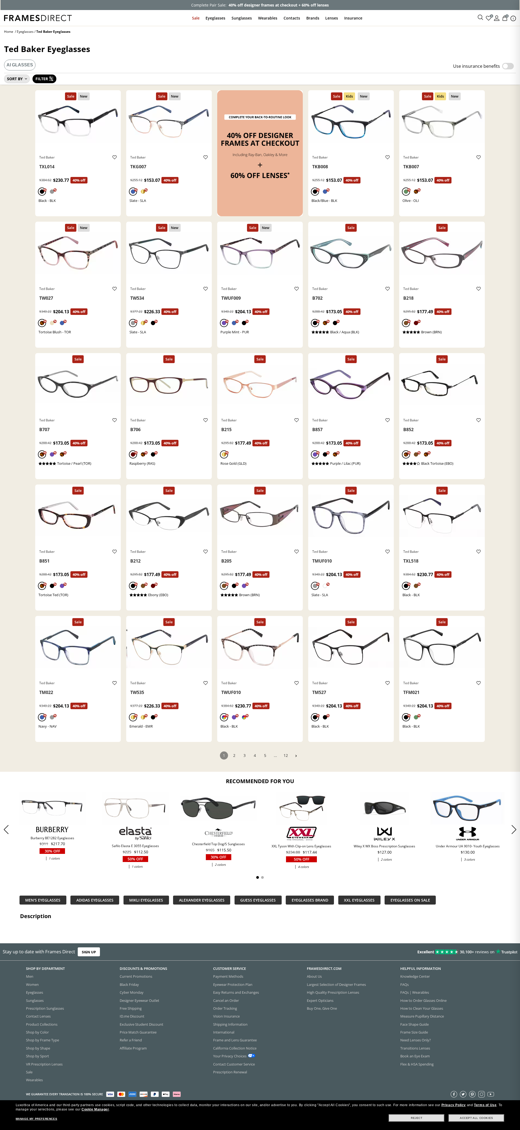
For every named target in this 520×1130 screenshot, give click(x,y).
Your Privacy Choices (229, 1056)
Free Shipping (131, 1008)
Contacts (292, 18)
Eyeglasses (215, 18)
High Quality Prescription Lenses (333, 992)
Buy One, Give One (322, 1008)
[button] (514, 829)
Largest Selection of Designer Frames (336, 984)
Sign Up (89, 951)
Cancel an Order (226, 1000)
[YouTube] (490, 1094)
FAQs (404, 984)
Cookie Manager (95, 1109)
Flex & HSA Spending (417, 1064)
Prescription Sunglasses (45, 1008)
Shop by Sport (37, 1056)
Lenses (331, 18)
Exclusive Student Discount (141, 1024)
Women (32, 984)
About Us (314, 976)
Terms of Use (485, 1105)
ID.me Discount (132, 1016)
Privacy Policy (453, 1105)
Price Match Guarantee (138, 1032)
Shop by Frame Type (42, 1040)
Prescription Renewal (230, 1072)
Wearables (267, 18)
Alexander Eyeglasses (202, 900)
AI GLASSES (19, 65)
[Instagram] (481, 1094)
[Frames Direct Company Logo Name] (38, 17)
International (223, 1032)
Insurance (353, 18)
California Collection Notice (234, 1048)
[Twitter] (463, 1094)
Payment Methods (228, 976)
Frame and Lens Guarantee (235, 1040)
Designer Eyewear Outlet (139, 1000)
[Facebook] (454, 1094)
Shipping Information (230, 1024)
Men (29, 976)
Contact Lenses (38, 1016)
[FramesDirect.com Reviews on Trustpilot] (410, 952)
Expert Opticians (320, 1000)
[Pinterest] (472, 1094)
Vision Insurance (226, 1016)
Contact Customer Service (234, 1064)
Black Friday (129, 984)
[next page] (296, 756)
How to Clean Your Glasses (421, 1008)
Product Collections (41, 1024)
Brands (312, 18)
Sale (196, 18)
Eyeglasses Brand (310, 900)
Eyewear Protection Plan (232, 984)
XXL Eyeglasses (359, 900)
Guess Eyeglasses (258, 900)
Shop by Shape (38, 1048)
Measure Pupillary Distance (422, 1016)
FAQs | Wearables (414, 992)
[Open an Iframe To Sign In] (496, 17)
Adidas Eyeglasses (94, 900)
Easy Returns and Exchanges (236, 992)
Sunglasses (242, 18)
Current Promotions (136, 976)
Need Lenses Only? (415, 1040)
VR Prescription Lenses (44, 1064)
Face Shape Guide (414, 1024)
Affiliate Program (133, 1048)
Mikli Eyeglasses (146, 900)
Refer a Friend (131, 1040)
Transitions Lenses (415, 1048)
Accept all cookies (476, 1117)
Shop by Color (37, 1032)
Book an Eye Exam (415, 1056)
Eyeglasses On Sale (410, 900)
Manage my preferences (36, 1118)
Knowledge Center (415, 976)
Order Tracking (225, 1008)
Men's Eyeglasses (42, 900)
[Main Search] (480, 18)
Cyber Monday (132, 992)
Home (8, 31)
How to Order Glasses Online (423, 1000)
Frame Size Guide (414, 1032)
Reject (416, 1117)
